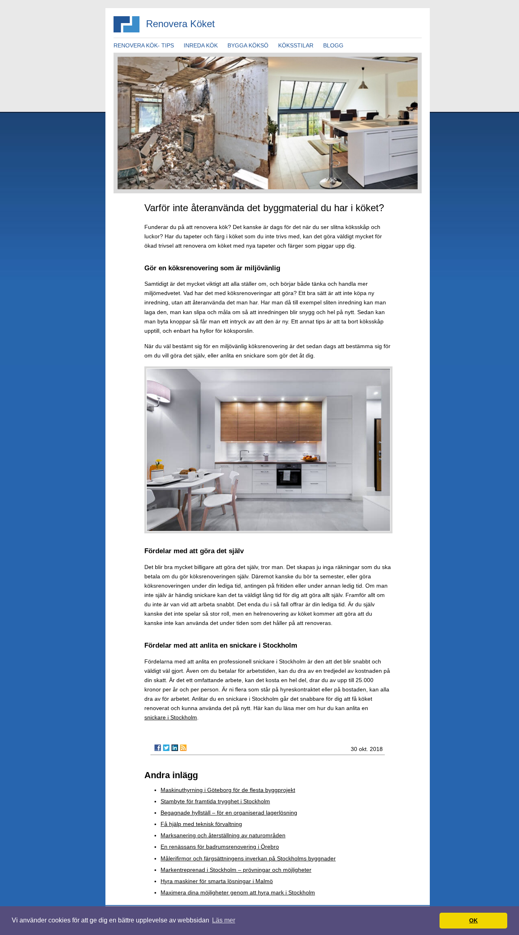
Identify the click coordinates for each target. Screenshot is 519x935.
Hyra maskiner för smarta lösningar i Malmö (217, 881)
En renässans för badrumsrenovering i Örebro (220, 846)
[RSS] (183, 748)
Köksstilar (295, 45)
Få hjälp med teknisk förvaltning (201, 824)
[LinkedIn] (175, 748)
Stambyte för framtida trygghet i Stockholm (215, 801)
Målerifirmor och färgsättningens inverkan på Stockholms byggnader (248, 858)
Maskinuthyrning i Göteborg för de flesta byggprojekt (228, 790)
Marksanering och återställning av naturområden (223, 835)
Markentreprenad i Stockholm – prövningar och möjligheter (236, 870)
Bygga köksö (247, 45)
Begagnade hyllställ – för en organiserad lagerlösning (229, 812)
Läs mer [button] (223, 920)
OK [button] (473, 920)
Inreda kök (201, 45)
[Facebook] (157, 748)
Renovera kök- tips (144, 45)
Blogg (333, 45)
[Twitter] (166, 748)
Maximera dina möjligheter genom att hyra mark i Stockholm (238, 892)
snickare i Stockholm (170, 717)
